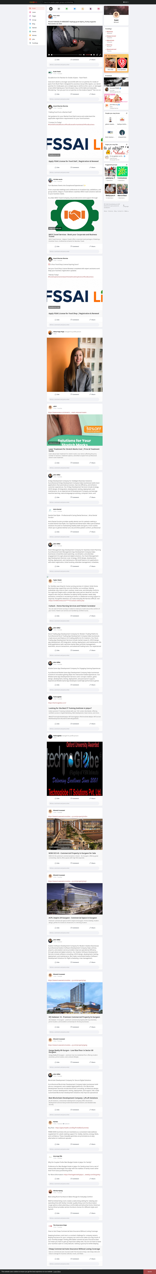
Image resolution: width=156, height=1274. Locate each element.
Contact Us (121, 211)
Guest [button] (126, 2)
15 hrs (54, 1192)
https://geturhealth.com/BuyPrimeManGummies (72, 1128)
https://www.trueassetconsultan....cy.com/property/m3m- (68, 816)
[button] (58, 2)
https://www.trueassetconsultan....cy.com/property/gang (67, 1045)
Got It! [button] (150, 1271)
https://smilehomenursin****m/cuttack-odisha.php (66, 601)
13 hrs (54, 181)
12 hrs (54, 73)
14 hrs (54, 511)
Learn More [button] (57, 1271)
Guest (116, 20)
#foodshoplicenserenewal (57, 277)
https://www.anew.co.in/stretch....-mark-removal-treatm (67, 412)
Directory (110, 211)
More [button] (126, 211)
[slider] (64, 55)
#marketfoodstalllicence (56, 124)
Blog (115, 211)
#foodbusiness (89, 124)
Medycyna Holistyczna (112, 195)
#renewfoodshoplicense (74, 277)
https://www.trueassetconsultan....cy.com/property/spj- (67, 980)
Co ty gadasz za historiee (116, 156)
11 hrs (54, 17)
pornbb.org (114, 105)
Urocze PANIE (114, 88)
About (105, 211)
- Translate (59, 73)
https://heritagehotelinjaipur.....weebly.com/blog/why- (82, 1175)
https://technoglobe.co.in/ (57, 703)
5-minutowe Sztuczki (124, 178)
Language (126, 206)
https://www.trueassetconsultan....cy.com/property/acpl (67, 881)
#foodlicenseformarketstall (74, 124)
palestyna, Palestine (112, 178)
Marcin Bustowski (124, 195)
